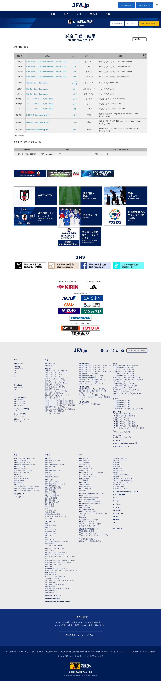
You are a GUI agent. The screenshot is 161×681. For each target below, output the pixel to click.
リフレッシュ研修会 (50, 492)
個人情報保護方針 (52, 652)
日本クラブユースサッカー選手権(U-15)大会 (92, 395)
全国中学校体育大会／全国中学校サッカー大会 (92, 391)
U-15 (15, 382)
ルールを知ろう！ (118, 440)
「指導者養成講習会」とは (52, 486)
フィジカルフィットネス (52, 510)
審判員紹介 (48, 469)
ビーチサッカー (18, 411)
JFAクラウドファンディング (53, 595)
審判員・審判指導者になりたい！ (54, 465)
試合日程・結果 (117, 23)
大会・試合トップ (50, 364)
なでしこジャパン (19, 387)
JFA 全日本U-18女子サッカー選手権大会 (125, 376)
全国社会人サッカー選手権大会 (54, 385)
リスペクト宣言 (49, 550)
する (79, 14)
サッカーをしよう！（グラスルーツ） (25, 459)
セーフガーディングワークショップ (55, 584)
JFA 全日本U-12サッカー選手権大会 (89, 404)
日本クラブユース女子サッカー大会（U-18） (126, 390)
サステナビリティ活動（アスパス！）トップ (92, 494)
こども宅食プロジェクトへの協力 (88, 520)
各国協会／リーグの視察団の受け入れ (90, 541)
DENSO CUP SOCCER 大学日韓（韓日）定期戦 (59, 401)
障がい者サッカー (19, 483)
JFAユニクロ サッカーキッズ (22, 463)
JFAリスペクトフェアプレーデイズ (55, 576)
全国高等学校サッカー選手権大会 (88, 374)
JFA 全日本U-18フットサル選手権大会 (124, 422)
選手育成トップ (83, 459)
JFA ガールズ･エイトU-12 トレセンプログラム (92, 473)
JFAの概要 (116, 463)
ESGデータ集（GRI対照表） (121, 475)
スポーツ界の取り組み (51, 574)
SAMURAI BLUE (18, 369)
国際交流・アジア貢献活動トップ (88, 529)
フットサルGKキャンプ (85, 475)
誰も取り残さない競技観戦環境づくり (90, 498)
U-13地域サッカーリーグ (86, 393)
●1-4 (74, 62)
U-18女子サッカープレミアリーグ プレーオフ (126, 378)
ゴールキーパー (49, 508)
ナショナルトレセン (84, 465)
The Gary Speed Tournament (37, 83)
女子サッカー (117, 498)
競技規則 (47, 473)
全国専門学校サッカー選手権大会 (54, 411)
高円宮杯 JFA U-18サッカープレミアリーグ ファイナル (95, 366)
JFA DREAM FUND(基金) (52, 599)
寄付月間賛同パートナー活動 (87, 526)
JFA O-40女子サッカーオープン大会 (123, 370)
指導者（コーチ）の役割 (52, 482)
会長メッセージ (117, 461)
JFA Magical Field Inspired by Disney (24, 465)
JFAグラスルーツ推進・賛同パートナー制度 (26, 491)
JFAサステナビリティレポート (87, 522)
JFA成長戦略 (116, 467)
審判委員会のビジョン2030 (52, 461)
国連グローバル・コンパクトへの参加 (90, 524)
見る (66, 14)
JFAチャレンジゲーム (20, 468)
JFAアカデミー (83, 483)
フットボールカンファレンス (53, 494)
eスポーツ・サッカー (20, 416)
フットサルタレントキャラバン (88, 477)
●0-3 (74, 129)
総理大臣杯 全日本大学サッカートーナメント (58, 395)
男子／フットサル (19, 400)
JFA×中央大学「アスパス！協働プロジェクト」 (92, 504)
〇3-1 (74, 104)
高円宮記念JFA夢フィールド (87, 487)
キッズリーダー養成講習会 (21, 479)
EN (157, 5)
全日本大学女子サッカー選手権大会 (123, 372)
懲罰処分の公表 (49, 592)
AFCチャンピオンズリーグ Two (54, 377)
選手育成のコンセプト (85, 461)
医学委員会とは (49, 543)
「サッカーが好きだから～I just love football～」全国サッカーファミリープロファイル (27, 488)
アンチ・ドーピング (50, 533)
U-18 (15, 376)
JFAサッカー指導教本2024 (52, 496)
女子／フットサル (19, 406)
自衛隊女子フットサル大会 (121, 418)
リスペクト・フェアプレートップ (54, 548)
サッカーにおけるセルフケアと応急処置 (56, 541)
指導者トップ (48, 480)
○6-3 (74, 71)
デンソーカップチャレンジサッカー (55, 399)
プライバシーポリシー (118, 652)
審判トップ (48, 459)
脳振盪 (47, 523)
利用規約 (40, 652)
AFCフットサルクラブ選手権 (121, 432)
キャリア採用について (93, 656)
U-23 (15, 371)
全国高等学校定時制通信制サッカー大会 (90, 378)
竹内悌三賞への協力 (84, 508)
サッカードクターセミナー (52, 529)
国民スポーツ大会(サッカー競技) (54, 379)
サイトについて (11, 652)
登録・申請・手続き (119, 471)
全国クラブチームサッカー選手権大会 (56, 383)
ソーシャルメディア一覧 (137, 350)
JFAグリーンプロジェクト (86, 496)
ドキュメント (117, 507)
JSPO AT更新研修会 (50, 531)
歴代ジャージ (17, 421)
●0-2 (74, 76)
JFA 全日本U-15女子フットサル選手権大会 (125, 426)
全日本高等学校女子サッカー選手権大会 (125, 384)
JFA (80, 454)
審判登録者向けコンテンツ (52, 471)
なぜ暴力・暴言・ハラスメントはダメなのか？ (58, 562)
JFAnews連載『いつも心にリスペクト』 (56, 568)
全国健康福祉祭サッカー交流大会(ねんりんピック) (128, 409)
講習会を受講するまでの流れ (53, 488)
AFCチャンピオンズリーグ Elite (54, 375)
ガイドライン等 (49, 518)
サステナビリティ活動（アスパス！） (124, 479)
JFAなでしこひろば (19, 466)
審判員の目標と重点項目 (52, 477)
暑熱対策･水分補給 (50, 525)
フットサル (116, 501)
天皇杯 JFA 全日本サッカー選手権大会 (56, 371)
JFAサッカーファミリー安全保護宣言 (89, 502)
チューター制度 (49, 506)
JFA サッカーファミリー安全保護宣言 (56, 552)
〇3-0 (74, 99)
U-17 (15, 378)
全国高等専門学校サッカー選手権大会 (56, 407)
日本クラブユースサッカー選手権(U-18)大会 (92, 380)
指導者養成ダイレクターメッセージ (55, 484)
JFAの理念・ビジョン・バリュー (80, 635)
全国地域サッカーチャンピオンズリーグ (56, 381)
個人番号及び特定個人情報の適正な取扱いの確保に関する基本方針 (84, 652)
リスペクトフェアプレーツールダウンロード (58, 588)
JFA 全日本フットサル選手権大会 (123, 414)
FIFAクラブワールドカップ (52, 413)
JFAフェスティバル (19, 485)
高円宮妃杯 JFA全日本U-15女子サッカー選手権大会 (128, 380)
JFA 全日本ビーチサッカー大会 (122, 437)
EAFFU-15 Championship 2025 (38, 115)
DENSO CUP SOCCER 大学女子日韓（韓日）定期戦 (60, 405)
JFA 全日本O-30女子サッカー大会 (123, 368)
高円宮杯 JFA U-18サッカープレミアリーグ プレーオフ (95, 372)
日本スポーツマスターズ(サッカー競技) (56, 391)
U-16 (15, 380)
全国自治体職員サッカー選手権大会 (55, 387)
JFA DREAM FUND (118, 487)
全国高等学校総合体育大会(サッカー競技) (91, 376)
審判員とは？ (48, 463)
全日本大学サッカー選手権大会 (54, 393)
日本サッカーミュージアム (121, 446)
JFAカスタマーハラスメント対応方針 (142, 652)
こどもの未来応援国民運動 (86, 510)
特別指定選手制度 (84, 479)
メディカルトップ (50, 521)
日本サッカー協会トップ (120, 459)
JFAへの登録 (126, 5)
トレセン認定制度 (84, 463)
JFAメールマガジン (118, 528)
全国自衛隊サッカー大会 (52, 389)
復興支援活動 (82, 518)
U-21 (15, 372)
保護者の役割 (48, 566)
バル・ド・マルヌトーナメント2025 (39, 99)
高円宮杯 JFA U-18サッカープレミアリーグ (91, 368)
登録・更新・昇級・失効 (52, 502)
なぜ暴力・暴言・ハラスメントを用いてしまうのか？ (60, 560)
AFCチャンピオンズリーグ (52, 373)
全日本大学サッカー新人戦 (52, 397)
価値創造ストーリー (119, 477)
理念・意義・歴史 (50, 500)
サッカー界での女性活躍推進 (87, 500)
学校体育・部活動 (19, 481)
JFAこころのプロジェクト (86, 506)
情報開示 (115, 473)
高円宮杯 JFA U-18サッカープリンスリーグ (91, 370)
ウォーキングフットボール (21, 472)
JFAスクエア (17, 474)
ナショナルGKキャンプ (85, 469)
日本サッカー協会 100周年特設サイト (124, 481)
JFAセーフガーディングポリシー (54, 554)
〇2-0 (74, 122)
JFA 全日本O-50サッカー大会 (121, 403)
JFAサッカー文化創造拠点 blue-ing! (124, 443)
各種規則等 (116, 519)
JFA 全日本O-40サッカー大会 (121, 401)
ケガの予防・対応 (50, 539)
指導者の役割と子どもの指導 (53, 564)
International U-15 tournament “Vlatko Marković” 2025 (46, 62)
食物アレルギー (49, 535)
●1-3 (74, 67)
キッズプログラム (19, 476)
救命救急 (47, 527)
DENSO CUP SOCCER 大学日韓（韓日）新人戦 (59, 403)
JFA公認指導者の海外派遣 (52, 514)
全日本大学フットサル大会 (121, 420)
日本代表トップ (18, 364)
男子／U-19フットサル (20, 402)
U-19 (15, 374)
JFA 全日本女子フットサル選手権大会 (124, 416)
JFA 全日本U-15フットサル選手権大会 (124, 424)
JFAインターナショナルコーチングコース (57, 516)
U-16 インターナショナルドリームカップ (91, 384)
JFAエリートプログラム (86, 467)
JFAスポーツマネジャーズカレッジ (89, 512)
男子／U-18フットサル (20, 404)
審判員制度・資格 (50, 467)
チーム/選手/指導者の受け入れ (87, 539)
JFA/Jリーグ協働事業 (85, 489)
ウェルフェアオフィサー (52, 578)
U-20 (15, 389)
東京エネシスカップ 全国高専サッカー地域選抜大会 (60, 409)
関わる (94, 14)
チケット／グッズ (118, 513)
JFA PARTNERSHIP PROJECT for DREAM (57, 602)
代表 (53, 14)
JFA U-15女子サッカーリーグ (121, 382)
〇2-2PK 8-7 (74, 82)
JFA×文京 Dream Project (120, 485)
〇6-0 (74, 94)
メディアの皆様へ (76, 656)
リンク (115, 525)
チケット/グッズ (145, 5)
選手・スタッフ (131, 23)
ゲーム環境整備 (83, 481)
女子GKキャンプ (83, 471)
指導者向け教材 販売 (51, 498)
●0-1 (74, 89)
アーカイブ (62, 656)
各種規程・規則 (117, 469)
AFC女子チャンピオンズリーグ (122, 392)
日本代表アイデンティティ (21, 419)
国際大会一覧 (48, 366)
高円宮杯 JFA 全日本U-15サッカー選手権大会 (92, 389)
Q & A (115, 522)
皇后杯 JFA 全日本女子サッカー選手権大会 (125, 366)
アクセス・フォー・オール (120, 483)
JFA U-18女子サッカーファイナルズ (123, 374)
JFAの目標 (116, 465)
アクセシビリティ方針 (27, 652)
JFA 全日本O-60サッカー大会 (121, 405)
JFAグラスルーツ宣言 (20, 461)
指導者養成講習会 (50, 490)
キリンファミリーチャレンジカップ (24, 470)
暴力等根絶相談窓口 (50, 590)
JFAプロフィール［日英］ (120, 489)
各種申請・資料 (49, 504)
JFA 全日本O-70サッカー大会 (121, 407)
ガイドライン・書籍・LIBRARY (54, 545)
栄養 (46, 537)
